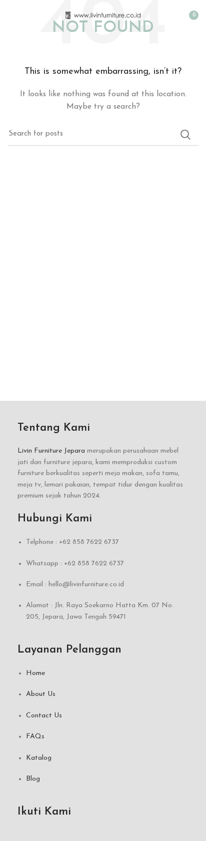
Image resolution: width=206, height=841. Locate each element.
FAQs (35, 736)
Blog (33, 779)
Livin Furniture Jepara (51, 451)
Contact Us (44, 715)
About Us (41, 694)
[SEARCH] (185, 134)
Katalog (39, 758)
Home (35, 673)
